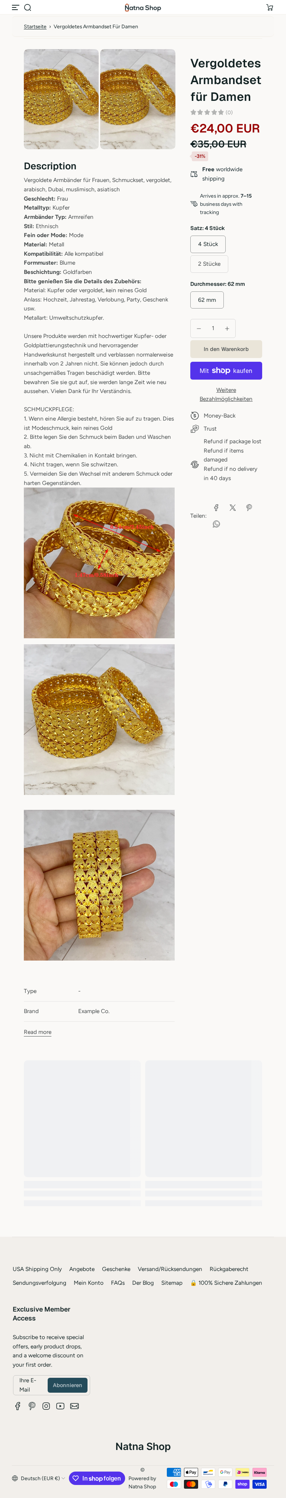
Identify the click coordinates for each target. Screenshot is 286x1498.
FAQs (118, 1282)
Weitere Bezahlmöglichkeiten (226, 394)
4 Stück (208, 243)
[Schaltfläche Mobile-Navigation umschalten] (16, 7)
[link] (216, 507)
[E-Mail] (74, 1406)
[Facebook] (17, 1406)
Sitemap (171, 1282)
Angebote (82, 1268)
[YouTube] (60, 1406)
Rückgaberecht (229, 1268)
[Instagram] (46, 1406)
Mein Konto (89, 1282)
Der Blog (143, 1282)
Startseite (35, 26)
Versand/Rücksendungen (170, 1268)
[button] (27, 7)
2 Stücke (209, 263)
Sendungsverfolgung (39, 1282)
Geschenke (116, 1268)
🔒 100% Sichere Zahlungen (226, 1282)
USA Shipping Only (37, 1268)
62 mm (207, 299)
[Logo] (143, 7)
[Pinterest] (32, 1406)
